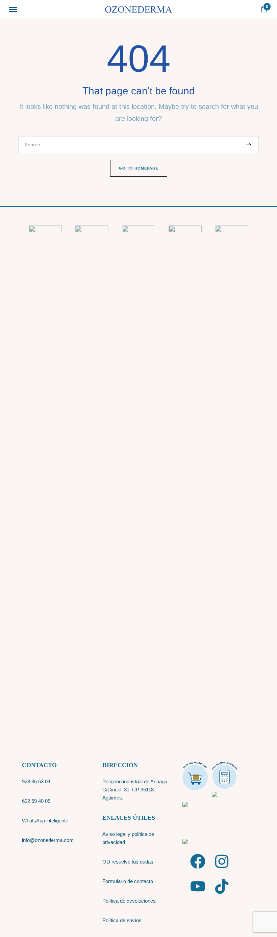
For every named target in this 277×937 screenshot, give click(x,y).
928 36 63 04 (36, 781)
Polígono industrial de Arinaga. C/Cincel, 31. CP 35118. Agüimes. (135, 789)
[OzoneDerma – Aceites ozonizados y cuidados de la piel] (138, 9)
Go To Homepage (138, 168)
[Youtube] (198, 886)
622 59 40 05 (36, 801)
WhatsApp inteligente (46, 820)
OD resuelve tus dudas (127, 862)
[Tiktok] (222, 886)
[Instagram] (222, 861)
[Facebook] (198, 861)
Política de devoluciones (129, 901)
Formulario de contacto (127, 881)
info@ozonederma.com (48, 840)
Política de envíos (122, 920)
